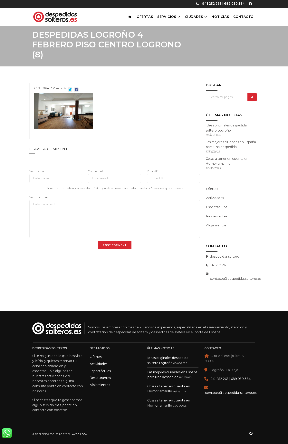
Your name (36, 171)
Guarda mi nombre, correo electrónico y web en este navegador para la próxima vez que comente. (116, 188)
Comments (58, 88)
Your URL (153, 171)
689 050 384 (234, 3)
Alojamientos (216, 225)
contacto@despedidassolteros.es (230, 393)
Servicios (166, 17)
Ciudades (194, 17)
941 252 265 (212, 3)
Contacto (243, 17)
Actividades (215, 198)
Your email (95, 171)
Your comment (39, 197)
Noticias (220, 17)
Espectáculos (216, 207)
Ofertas (145, 17)
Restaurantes (216, 216)
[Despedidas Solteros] (64, 16)
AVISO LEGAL (80, 434)
